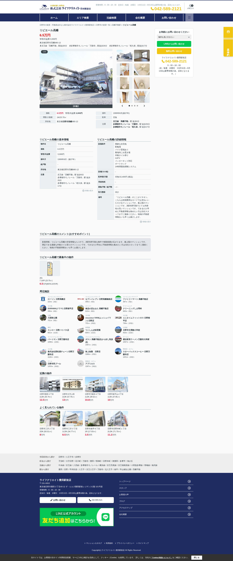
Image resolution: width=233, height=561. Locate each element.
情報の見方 (89, 191)
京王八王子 (91, 469)
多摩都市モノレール (121, 124)
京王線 (116, 121)
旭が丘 (130, 461)
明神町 (99, 461)
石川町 (78, 461)
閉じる (197, 557)
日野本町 (107, 461)
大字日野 (70, 461)
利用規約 (109, 543)
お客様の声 (124, 494)
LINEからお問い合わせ (174, 44)
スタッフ (123, 488)
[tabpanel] (133, 76)
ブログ (122, 501)
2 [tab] (132, 105)
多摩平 (123, 461)
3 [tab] (134, 105)
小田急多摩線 (137, 465)
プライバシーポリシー (125, 543)
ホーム (54, 17)
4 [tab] (137, 105)
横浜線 (103, 465)
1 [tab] (129, 105)
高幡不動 (124, 121)
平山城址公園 (125, 469)
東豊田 (115, 461)
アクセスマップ (125, 508)
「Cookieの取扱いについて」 (161, 558)
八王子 (82, 469)
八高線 (76, 465)
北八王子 (108, 469)
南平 (116, 469)
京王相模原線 (124, 465)
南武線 (154, 465)
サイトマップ (143, 543)
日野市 (48, 43)
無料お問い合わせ (174, 51)
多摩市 (78, 457)
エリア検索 (83, 17)
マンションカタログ (94, 543)
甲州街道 (73, 469)
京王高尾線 (112, 465)
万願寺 (135, 124)
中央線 (62, 465)
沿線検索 (111, 17)
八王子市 (69, 457)
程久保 (135, 127)
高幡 (53, 43)
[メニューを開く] (189, 17)
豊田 (92, 461)
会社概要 (140, 17)
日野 (66, 469)
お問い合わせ (169, 17)
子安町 (62, 461)
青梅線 (147, 465)
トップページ (125, 481)
